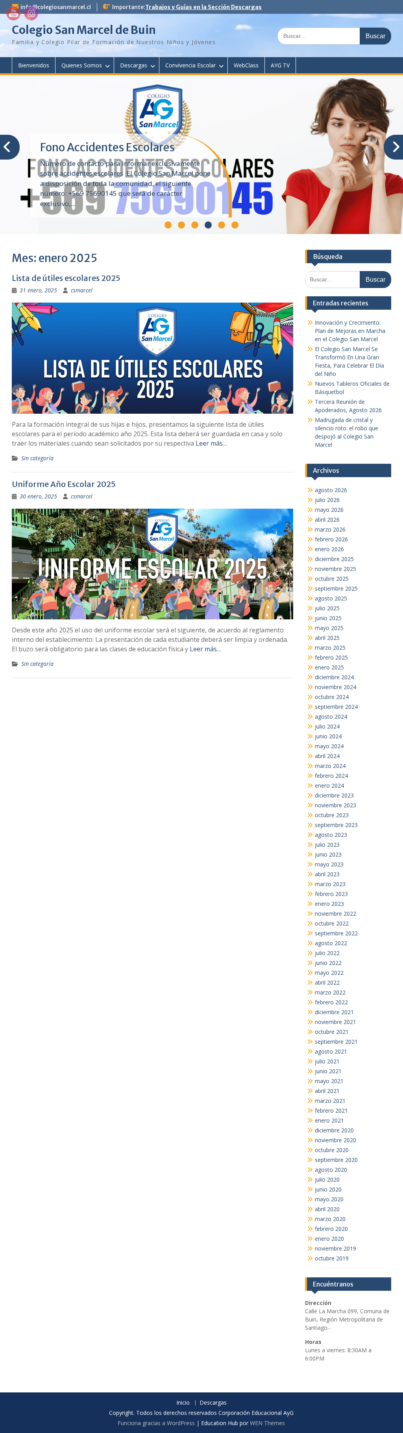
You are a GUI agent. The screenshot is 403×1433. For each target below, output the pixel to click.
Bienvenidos (33, 65)
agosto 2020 (331, 1169)
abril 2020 (327, 1209)
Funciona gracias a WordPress (156, 1423)
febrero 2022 (331, 1002)
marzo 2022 (330, 992)
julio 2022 (327, 953)
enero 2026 (329, 549)
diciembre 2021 (334, 1012)
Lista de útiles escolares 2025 (66, 278)
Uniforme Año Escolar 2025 (64, 484)
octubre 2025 (332, 578)
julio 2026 (327, 500)
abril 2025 (327, 637)
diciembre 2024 (334, 677)
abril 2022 (327, 982)
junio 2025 (328, 618)
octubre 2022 (332, 923)
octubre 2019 (332, 1258)
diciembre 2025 (334, 559)
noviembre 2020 (335, 1140)
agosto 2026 (331, 490)
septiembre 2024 (336, 706)
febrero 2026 (331, 539)
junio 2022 (328, 962)
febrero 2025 (331, 657)
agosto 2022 (331, 943)
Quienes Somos (81, 65)
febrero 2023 (331, 894)
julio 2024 (327, 726)
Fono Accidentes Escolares (107, 147)
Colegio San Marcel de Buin (84, 30)
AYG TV (280, 65)
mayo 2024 (329, 746)
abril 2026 (327, 519)
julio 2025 (327, 608)
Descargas (133, 65)
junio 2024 (328, 736)
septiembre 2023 (336, 825)
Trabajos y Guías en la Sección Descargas (203, 7)
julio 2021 (327, 1061)
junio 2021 (328, 1071)
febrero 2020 (331, 1228)
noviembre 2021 (335, 1022)
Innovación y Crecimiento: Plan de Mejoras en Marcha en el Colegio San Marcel (350, 331)
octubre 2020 (332, 1150)
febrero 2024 (331, 775)
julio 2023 (327, 844)
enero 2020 (329, 1238)
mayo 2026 (329, 509)
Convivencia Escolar (190, 65)
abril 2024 (327, 756)
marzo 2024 (330, 765)
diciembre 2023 (334, 795)
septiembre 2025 (336, 588)
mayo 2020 (329, 1199)
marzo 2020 (330, 1219)
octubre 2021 (332, 1031)
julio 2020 (327, 1179)
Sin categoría (37, 458)
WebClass (246, 65)
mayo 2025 (329, 628)
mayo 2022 (329, 972)
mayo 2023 (329, 864)
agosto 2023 (331, 834)
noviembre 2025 (335, 568)
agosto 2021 (331, 1051)
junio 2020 (328, 1189)
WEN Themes (267, 1423)
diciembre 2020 (334, 1130)
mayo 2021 (329, 1081)
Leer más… (211, 443)
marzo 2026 (330, 529)
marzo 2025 (330, 647)
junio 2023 (328, 854)
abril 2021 (327, 1091)
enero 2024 (329, 785)
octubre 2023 (332, 815)
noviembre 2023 (335, 805)
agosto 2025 (331, 598)
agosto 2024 (331, 716)
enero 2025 (329, 667)
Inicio (183, 1402)
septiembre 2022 (336, 933)
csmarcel (81, 290)
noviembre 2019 (335, 1248)
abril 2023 (327, 874)
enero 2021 (329, 1120)
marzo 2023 (330, 884)
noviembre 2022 (335, 913)
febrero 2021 (331, 1110)
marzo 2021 (330, 1100)
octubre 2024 (332, 697)
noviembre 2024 (335, 687)
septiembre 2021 (336, 1041)
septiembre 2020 (336, 1159)
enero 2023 (329, 903)
